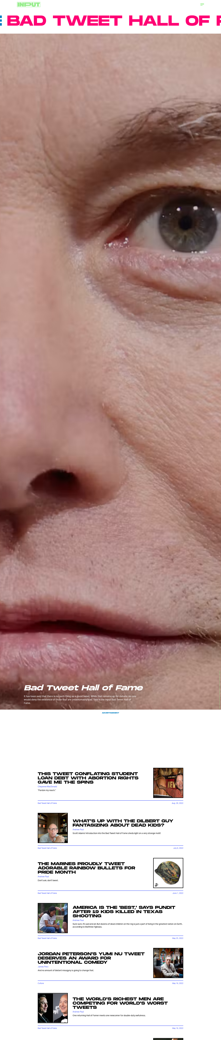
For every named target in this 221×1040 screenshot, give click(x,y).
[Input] (28, 4)
